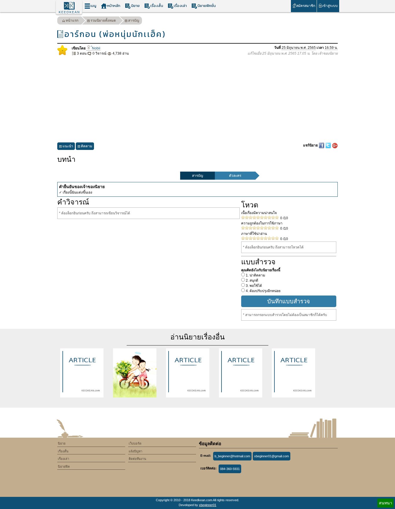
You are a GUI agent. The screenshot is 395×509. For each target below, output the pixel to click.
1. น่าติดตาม (255, 275)
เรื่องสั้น (156, 5)
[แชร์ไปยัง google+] (335, 145)
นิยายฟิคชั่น (207, 5)
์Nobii (95, 48)
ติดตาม (86, 146)
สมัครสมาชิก (305, 6)
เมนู (93, 5)
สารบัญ (133, 20)
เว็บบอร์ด (135, 443)
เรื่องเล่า (180, 5)
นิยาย (135, 5)
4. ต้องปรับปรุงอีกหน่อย (262, 291)
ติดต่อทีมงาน (137, 458)
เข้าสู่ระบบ (330, 6)
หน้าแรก (72, 20)
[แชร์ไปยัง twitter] (328, 145)
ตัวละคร (235, 176)
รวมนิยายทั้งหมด (103, 20)
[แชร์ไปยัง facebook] (322, 145)
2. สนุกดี (251, 280)
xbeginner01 (207, 505)
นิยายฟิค (64, 466)
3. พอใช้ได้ (253, 286)
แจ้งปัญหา (135, 451)
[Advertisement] (197, 99)
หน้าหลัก (113, 5)
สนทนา (385, 503)
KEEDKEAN (69, 12)
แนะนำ (67, 146)
